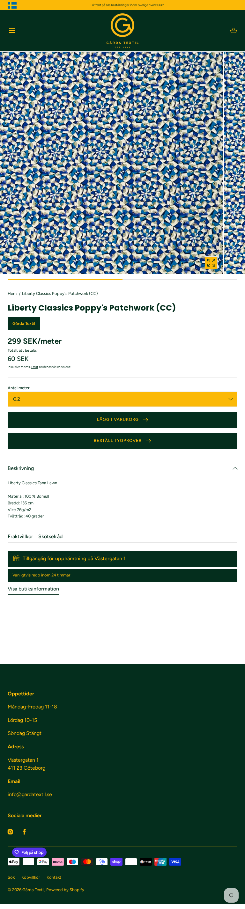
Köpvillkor (30, 877)
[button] (12, 31)
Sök (11, 877)
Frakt (34, 367)
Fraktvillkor (20, 536)
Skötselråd (50, 536)
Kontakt (54, 877)
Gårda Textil (33, 889)
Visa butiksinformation (33, 589)
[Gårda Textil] (122, 30)
